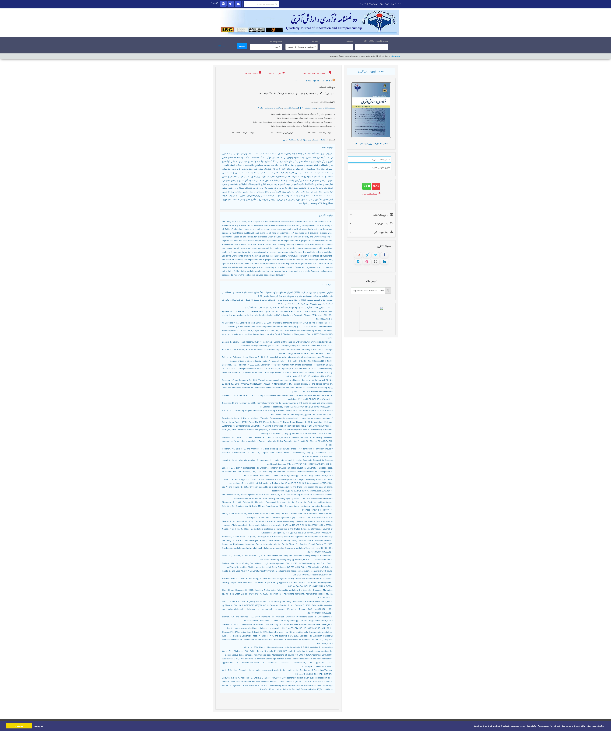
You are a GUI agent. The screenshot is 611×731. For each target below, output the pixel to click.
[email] (238, 4)
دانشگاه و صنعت (320, 139)
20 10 (371, 143)
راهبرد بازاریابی (305, 139)
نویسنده (349, 41)
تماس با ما (362, 4)
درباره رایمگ (373, 4)
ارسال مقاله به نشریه (381, 159)
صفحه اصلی (395, 56)
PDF (375, 186)
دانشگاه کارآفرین (290, 139)
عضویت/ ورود (385, 4)
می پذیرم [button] (19, 726)
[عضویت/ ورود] (231, 4)
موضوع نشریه (276, 41)
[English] (214, 3)
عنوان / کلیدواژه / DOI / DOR (376, 41)
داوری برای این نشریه (381, 167)
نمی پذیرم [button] (39, 726)
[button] (472, 725)
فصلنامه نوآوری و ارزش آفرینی (371, 71)
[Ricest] (223, 4)
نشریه (315, 41)
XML (366, 186)
